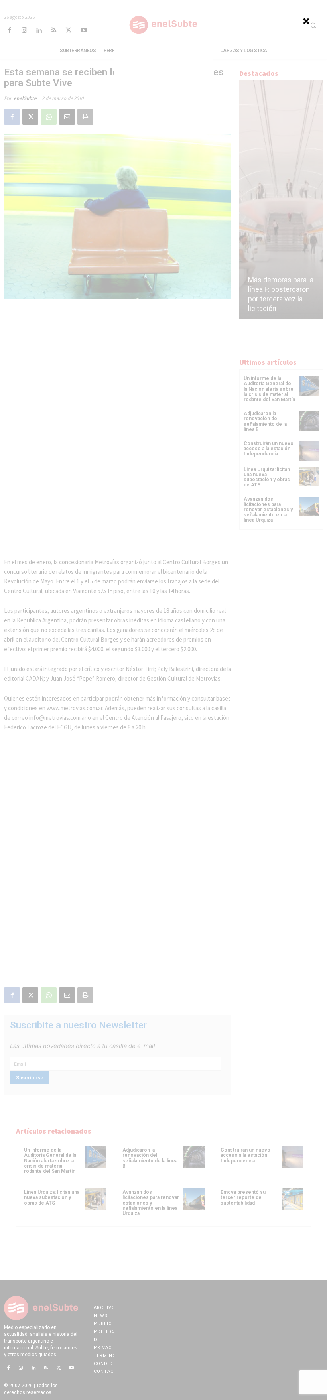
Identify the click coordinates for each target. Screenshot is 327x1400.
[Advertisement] (163, 84)
